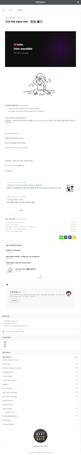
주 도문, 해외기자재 (15, 200)
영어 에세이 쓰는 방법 (40, 396)
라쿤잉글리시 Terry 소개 (11, 321)
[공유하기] (14, 214)
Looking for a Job (41, 412)
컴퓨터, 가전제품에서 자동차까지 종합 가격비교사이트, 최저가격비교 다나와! (34, 188)
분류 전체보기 (7, 357)
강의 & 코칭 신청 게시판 (40, 360)
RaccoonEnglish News (40, 416)
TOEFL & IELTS (40, 400)
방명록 (20, 10)
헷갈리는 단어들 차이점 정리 (40, 368)
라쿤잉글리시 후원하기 (10, 323)
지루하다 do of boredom (11, 224)
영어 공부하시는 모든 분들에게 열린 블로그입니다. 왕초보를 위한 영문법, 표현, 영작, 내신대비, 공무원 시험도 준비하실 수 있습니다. (37, 295)
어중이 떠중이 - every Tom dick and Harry (16, 229)
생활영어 (40, 384)
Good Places (40, 420)
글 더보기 (40, 278)
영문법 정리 (40, 364)
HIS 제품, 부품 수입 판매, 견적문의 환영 (21, 202)
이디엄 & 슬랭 (40, 376)
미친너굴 (19, 17)
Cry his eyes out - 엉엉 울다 (24, 21)
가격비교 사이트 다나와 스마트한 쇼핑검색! (24, 185)
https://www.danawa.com (15, 182)
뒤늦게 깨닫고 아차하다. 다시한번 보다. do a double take (20, 227)
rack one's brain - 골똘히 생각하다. (14, 231)
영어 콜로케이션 (40, 372)
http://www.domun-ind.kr (14, 196)
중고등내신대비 (40, 405)
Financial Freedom (40, 424)
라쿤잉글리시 (40, 2)
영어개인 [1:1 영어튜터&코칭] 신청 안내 (15, 326)
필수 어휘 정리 (10, 17)
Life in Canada (40, 409)
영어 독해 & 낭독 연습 (40, 392)
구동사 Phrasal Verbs (40, 380)
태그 (10, 10)
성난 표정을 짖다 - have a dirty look (14, 222)
